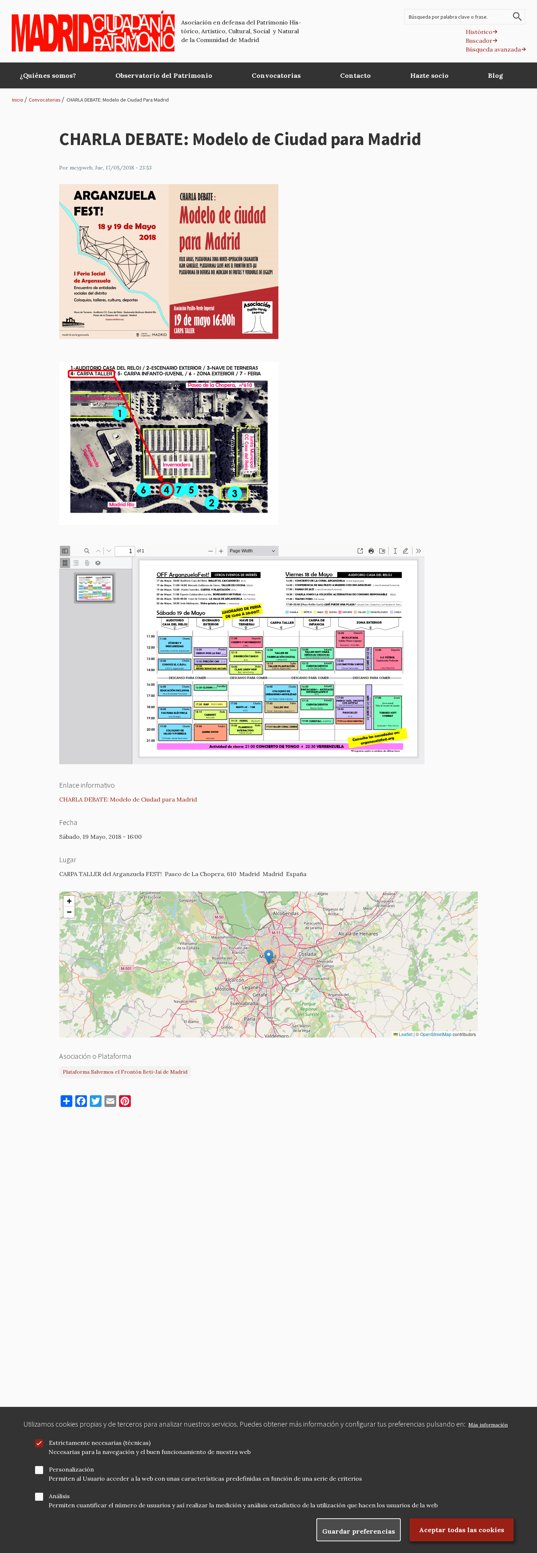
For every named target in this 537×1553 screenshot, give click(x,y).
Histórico (479, 31)
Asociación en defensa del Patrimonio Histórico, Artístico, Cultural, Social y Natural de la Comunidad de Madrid (241, 31)
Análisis (59, 1496)
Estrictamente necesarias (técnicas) (100, 1442)
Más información (488, 1425)
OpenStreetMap (436, 1034)
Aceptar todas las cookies (461, 1530)
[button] (268, 956)
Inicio (17, 99)
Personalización (71, 1469)
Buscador (479, 40)
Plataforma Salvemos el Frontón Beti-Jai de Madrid (125, 1072)
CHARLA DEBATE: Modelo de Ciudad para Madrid (128, 799)
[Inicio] (93, 31)
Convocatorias (45, 99)
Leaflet (405, 1034)
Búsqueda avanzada (493, 49)
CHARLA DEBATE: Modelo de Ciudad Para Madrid (117, 99)
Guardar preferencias (358, 1531)
